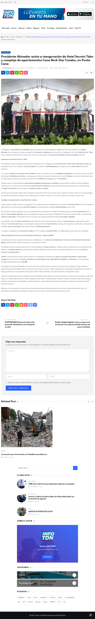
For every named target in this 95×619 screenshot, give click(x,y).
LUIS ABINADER (69, 597)
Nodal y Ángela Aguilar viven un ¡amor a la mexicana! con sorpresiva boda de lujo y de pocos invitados (72, 324)
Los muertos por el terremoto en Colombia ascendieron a (24, 454)
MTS (24, 602)
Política (29, 28)
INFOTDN (52, 597)
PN (64, 602)
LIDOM (60, 597)
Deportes (21, 28)
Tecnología (50, 28)
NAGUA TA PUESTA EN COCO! (40, 511)
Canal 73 (77, 28)
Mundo (3, 451)
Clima (71, 28)
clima (29, 597)
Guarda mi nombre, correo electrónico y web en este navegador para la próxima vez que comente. (39, 382)
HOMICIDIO (43, 597)
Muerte (30, 602)
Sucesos (14, 28)
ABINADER (21, 597)
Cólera (35, 597)
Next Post (84, 320)
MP (19, 602)
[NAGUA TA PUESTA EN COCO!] (21, 511)
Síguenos (47, 557)
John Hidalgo (7, 68)
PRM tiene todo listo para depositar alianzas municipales (51, 484)
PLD (59, 602)
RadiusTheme (61, 615)
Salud (43, 28)
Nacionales (6, 28)
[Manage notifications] (90, 614)
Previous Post (12, 319)
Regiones (36, 28)
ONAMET (52, 602)
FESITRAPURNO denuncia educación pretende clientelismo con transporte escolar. (20, 324)
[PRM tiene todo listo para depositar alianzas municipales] (21, 484)
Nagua (30, 509)
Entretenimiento (61, 28)
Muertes (38, 602)
